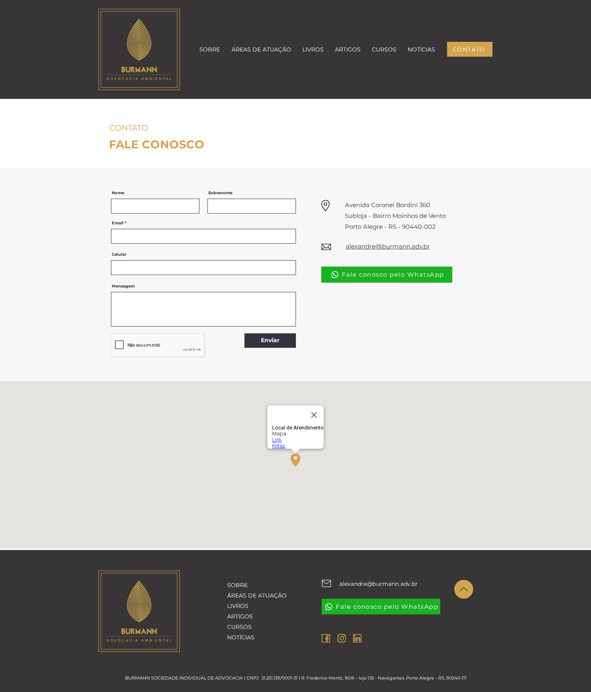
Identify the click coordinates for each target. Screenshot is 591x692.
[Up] (463, 589)
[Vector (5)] (357, 638)
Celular (119, 255)
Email (117, 223)
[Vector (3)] (326, 638)
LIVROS (237, 606)
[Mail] (326, 583)
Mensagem (123, 286)
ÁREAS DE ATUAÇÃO (253, 595)
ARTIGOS (240, 616)
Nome (118, 193)
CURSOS (239, 626)
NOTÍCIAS (240, 637)
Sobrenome (220, 193)
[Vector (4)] (341, 638)
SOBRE (237, 585)
